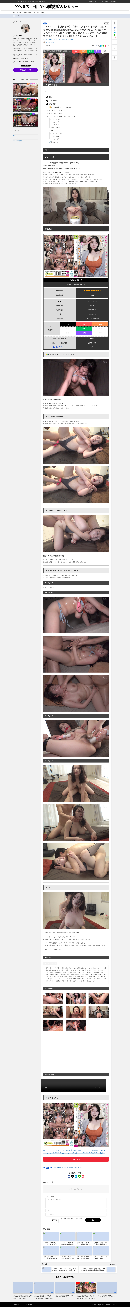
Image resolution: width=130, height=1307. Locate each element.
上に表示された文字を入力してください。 (71, 1218)
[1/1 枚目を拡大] (106, 995)
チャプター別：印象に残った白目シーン (62, 116)
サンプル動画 (55, 139)
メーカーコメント (56, 133)
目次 (50, 97)
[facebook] (114, 28)
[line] (114, 35)
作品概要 (52, 104)
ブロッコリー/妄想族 (59, 39)
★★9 (50, 39)
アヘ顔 (16, 137)
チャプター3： (55, 124)
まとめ (51, 130)
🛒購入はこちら (54, 142)
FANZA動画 (76, 1159)
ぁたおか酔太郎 (50, 42)
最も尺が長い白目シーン (57, 110)
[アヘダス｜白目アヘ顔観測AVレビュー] (46, 6)
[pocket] (114, 37)
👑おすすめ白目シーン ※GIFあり (60, 107)
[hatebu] (114, 32)
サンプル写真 (55, 136)
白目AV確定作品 (17, 141)
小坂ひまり (70, 39)
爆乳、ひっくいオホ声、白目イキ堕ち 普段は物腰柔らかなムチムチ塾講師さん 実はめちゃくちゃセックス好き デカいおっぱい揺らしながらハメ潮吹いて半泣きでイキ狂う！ (75, 1151)
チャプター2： (55, 122)
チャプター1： (55, 119)
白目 (14, 135)
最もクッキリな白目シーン (57, 113)
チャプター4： (55, 127)
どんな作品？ (54, 100)
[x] (114, 30)
